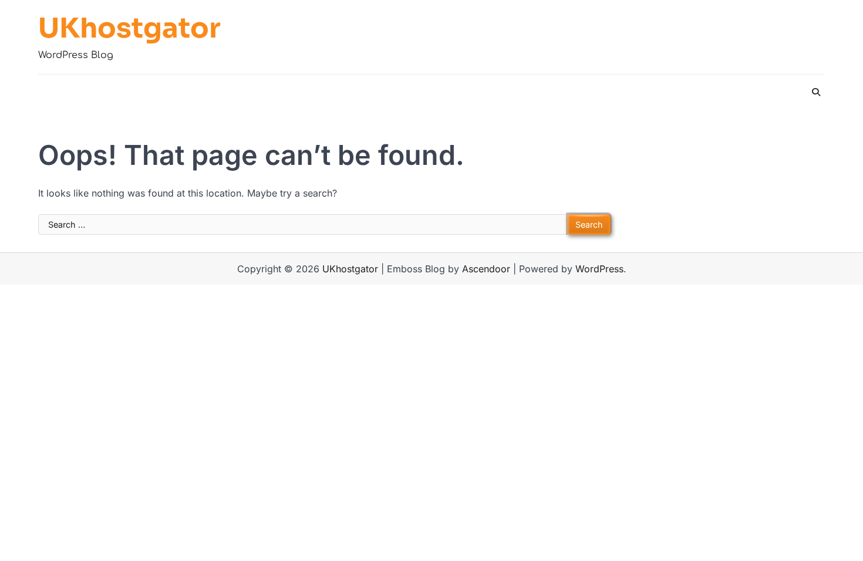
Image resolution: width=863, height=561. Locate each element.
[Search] (816, 92)
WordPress (599, 269)
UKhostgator (129, 28)
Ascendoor (486, 269)
